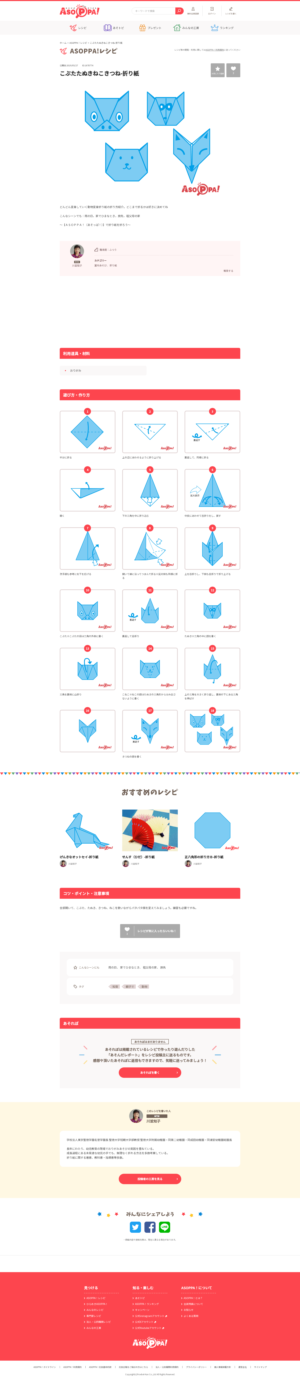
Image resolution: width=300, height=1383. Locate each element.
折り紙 (113, 265)
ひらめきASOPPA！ (97, 1304)
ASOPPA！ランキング (147, 1304)
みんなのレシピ (94, 1310)
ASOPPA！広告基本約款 (100, 1367)
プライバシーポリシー (196, 1367)
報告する (228, 270)
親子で (130, 986)
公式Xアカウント (144, 1321)
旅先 (163, 967)
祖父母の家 (150, 967)
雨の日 (112, 967)
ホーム (63, 42)
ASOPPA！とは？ (193, 1298)
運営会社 (242, 1367)
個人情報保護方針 (222, 1367)
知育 (115, 986)
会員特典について (193, 1304)
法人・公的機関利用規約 (167, 1367)
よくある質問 (191, 1316)
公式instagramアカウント (149, 1316)
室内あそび (100, 265)
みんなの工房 (93, 1328)
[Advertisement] (114, 311)
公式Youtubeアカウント (148, 1328)
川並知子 (153, 1120)
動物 (144, 986)
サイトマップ (260, 1367)
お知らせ (188, 1310)
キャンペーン (142, 1310)
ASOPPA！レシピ (78, 42)
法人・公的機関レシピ (98, 1321)
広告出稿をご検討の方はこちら (133, 1367)
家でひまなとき (129, 967)
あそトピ (140, 1298)
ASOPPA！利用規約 (215, 49)
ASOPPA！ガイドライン (45, 1367)
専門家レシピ (93, 1316)
